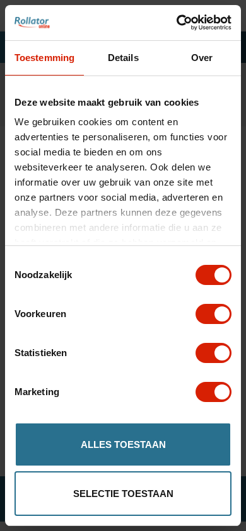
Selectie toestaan (123, 493)
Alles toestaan (123, 444)
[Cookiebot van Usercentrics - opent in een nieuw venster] (176, 22)
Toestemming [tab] (44, 57)
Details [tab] (123, 57)
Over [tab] (202, 57)
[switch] (213, 314)
